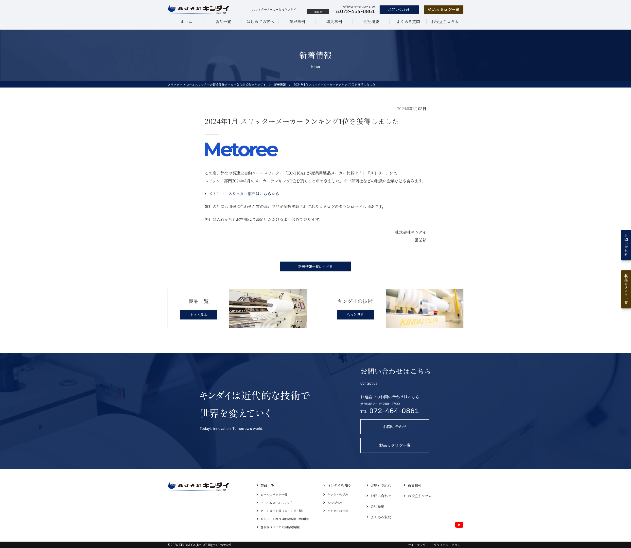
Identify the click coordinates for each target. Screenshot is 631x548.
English (318, 11)
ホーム (186, 21)
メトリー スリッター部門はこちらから (244, 193)
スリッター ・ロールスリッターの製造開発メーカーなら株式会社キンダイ (217, 84)
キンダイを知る (339, 485)
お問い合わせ (380, 495)
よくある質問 (408, 21)
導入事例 (334, 21)
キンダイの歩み (337, 494)
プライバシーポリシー (448, 545)
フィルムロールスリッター (278, 502)
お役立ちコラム (445, 21)
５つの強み (334, 502)
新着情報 (280, 84)
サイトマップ (417, 545)
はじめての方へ (260, 21)
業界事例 (297, 21)
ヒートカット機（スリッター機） (283, 511)
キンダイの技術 (337, 511)
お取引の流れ (380, 485)
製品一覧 (223, 21)
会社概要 (371, 21)
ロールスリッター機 (274, 494)
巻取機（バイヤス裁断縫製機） (281, 527)
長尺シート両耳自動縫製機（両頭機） (286, 519)
